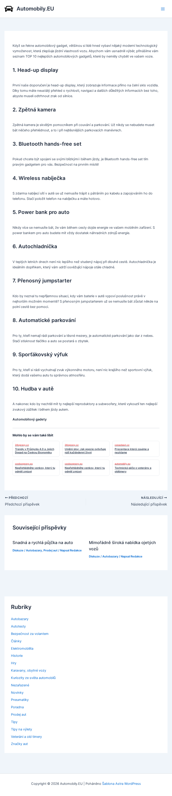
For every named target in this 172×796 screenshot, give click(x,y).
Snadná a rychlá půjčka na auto (43, 542)
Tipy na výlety (21, 729)
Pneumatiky (20, 700)
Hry (13, 663)
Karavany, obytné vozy (28, 670)
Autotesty (18, 626)
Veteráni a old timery (26, 737)
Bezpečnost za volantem (30, 634)
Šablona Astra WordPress (121, 784)
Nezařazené (20, 685)
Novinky (17, 693)
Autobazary (34, 550)
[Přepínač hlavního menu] (163, 9)
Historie (17, 656)
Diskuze (18, 550)
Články (16, 641)
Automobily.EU (35, 8)
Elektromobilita (22, 649)
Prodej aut (50, 550)
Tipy (14, 722)
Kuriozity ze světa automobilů (33, 678)
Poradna (17, 707)
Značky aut (19, 744)
